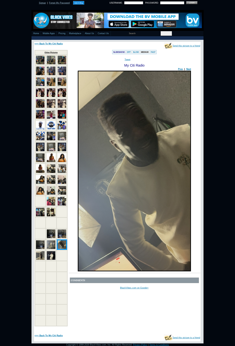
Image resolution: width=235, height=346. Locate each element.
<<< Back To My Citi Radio (49, 43)
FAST (153, 52)
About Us (89, 33)
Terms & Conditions (159, 344)
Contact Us (103, 33)
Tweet (127, 59)
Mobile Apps (49, 33)
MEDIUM (144, 52)
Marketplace (75, 33)
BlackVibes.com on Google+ (134, 288)
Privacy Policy (140, 344)
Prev (180, 69)
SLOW (136, 52)
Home (36, 33)
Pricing (61, 33)
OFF (129, 52)
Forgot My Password (59, 3)
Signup (42, 3)
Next (188, 69)
